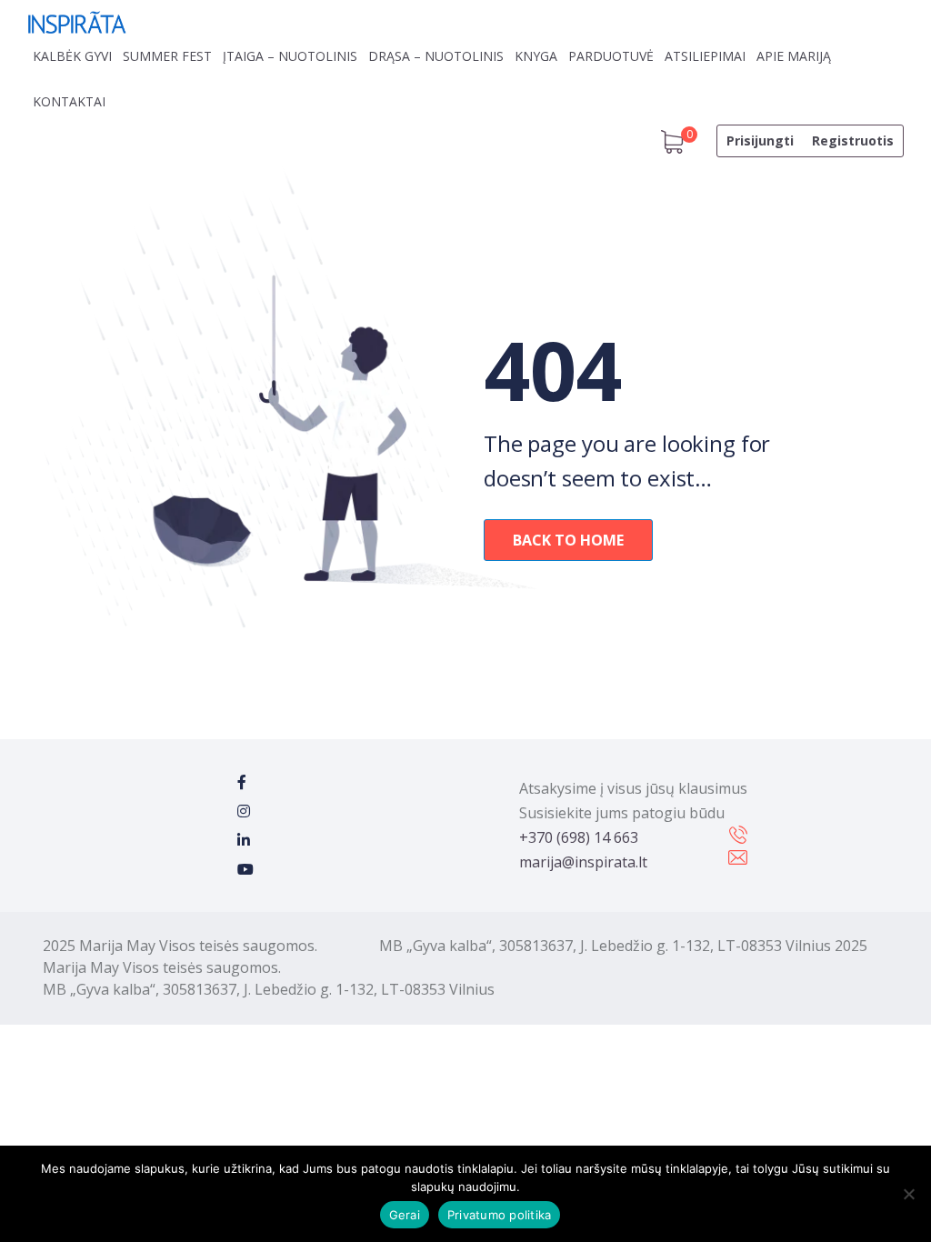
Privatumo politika (499, 1214)
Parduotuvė (611, 56)
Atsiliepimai (705, 56)
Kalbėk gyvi (72, 56)
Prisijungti (760, 140)
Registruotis (853, 140)
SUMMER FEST (167, 56)
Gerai (404, 1214)
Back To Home (568, 540)
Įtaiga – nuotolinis (290, 56)
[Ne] (908, 1194)
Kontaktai (69, 101)
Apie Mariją (793, 56)
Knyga (536, 56)
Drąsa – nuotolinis (436, 56)
